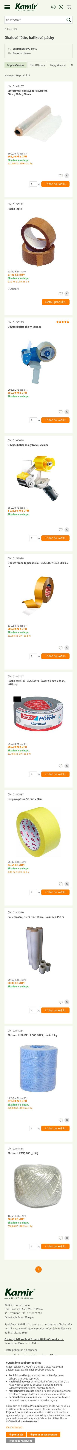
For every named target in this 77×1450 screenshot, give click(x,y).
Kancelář (12, 29)
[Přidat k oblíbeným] (60, 176)
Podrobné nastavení (20, 1440)
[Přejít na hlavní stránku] (31, 7)
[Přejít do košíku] (70, 7)
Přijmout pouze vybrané (43, 1434)
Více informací (14, 1427)
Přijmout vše (16, 1434)
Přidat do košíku (55, 184)
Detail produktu (55, 302)
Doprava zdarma (22, 53)
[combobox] (34, 20)
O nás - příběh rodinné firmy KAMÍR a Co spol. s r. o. (34, 1339)
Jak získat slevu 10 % (25, 48)
